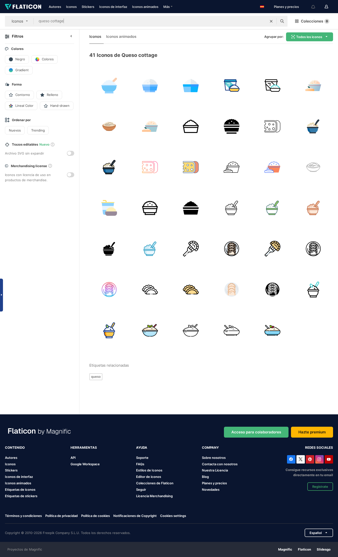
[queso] (313, 85)
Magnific (285, 549)
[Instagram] (319, 459)
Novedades (210, 489)
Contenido (15, 447)
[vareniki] (190, 248)
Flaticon (304, 549)
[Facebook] (291, 459)
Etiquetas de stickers (21, 496)
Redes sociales (319, 447)
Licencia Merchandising (154, 496)
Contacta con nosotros (220, 464)
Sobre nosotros (214, 458)
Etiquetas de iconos (20, 489)
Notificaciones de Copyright (135, 516)
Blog (205, 477)
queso (96, 377)
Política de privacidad (61, 516)
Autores (55, 7)
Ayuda (141, 447)
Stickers (88, 7)
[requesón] (109, 85)
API (73, 458)
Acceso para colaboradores (256, 432)
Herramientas (84, 447)
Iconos (71, 7)
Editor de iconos (148, 477)
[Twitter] (300, 459)
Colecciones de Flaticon (154, 483)
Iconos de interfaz (113, 7)
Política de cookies (95, 516)
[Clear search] (271, 21)
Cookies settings (173, 516)
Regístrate (320, 487)
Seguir (141, 489)
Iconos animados (145, 7)
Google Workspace (85, 464)
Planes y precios (286, 7)
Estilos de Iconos (149, 470)
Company (210, 447)
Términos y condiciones (23, 516)
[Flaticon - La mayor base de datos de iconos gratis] (23, 6)
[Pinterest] (310, 459)
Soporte (142, 458)
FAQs (140, 464)
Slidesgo (324, 549)
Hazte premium (312, 432)
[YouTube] (329, 459)
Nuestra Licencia (215, 470)
